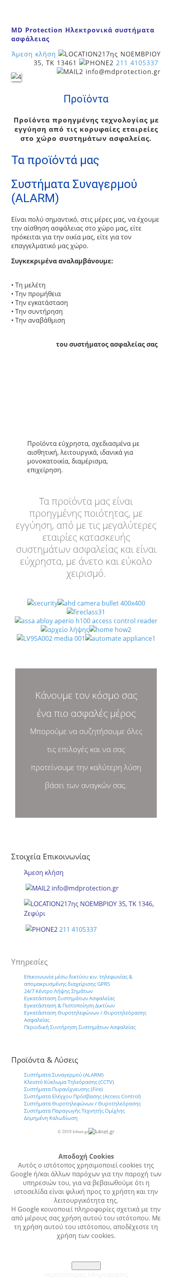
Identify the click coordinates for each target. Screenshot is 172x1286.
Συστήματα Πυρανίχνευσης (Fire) (64, 1089)
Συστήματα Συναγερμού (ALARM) (64, 1074)
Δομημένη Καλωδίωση (51, 1117)
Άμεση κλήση (34, 54)
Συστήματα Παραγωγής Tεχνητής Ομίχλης (74, 1110)
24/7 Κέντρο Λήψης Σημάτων (58, 991)
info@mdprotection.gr (85, 888)
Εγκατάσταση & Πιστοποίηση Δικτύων (70, 1005)
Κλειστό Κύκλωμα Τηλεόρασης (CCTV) (69, 1081)
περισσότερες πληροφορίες (86, 1274)
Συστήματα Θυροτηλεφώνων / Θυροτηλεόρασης (83, 1103)
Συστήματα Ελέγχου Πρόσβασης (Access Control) (83, 1096)
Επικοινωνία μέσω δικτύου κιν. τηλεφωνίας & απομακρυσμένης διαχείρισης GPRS (78, 980)
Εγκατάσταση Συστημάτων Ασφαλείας (70, 998)
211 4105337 (137, 62)
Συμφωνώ (86, 1266)
